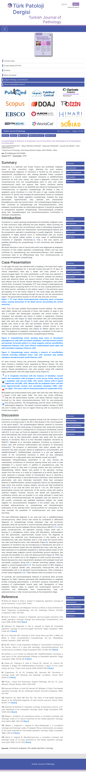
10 (9, 488)
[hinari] (70, 114)
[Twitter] (3, 382)
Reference (71, 181)
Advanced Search (73, 7)
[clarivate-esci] (70, 92)
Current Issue (9, 61)
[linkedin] (3, 404)
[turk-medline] (15, 123)
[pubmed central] (43, 93)
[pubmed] (15, 92)
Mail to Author (51, 135)
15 (22, 572)
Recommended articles (37, 135)
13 (27, 565)
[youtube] (3, 390)
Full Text (14, 135)
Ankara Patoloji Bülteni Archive (14, 84)
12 (61, 557)
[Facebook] (3, 375)
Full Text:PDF (23, 135)
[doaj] (43, 104)
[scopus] (15, 103)
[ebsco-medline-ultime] (15, 114)
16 (24, 572)
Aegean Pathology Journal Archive (16, 80)
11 (55, 527)
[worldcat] (43, 123)
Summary (70, 163)
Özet (24, 622)
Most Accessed (10, 75)
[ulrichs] (43, 114)
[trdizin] (70, 103)
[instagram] (3, 397)
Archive (7, 70)
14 (29, 565)
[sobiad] (70, 123)
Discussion (71, 177)
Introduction (71, 168)
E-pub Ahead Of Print (12, 66)
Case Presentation (74, 172)
